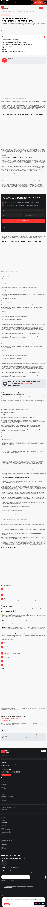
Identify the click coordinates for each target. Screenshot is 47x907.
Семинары (3, 800)
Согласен (7, 904)
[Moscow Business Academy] (4, 7)
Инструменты (4, 848)
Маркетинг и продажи (6, 833)
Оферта (3, 895)
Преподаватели (4, 809)
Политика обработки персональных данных (10, 897)
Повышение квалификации (7, 796)
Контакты (3, 814)
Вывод (3, 53)
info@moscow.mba (5, 765)
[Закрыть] (45, 2)
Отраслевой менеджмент (6, 831)
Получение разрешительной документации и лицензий (14, 42)
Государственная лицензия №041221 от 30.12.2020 (13, 858)
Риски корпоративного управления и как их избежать (16, 737)
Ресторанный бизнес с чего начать (10, 39)
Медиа (2, 847)
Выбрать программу (38, 2)
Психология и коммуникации (7, 829)
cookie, (27, 899)
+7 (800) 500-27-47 (5, 771)
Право (2, 828)
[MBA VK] (2, 777)
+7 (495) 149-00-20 (16, 771)
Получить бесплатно (23, 220)
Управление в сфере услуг (8, 720)
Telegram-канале (26, 383)
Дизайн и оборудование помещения (10, 46)
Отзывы (3, 817)
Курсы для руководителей (7, 797)
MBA (2, 786)
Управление (3, 825)
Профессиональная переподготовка (5, 795)
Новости (3, 816)
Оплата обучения (5, 820)
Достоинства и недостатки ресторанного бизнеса (13, 51)
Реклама (4, 49)
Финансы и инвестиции (6, 832)
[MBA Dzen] (4, 777)
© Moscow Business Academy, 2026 (8, 893)
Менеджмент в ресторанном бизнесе (10, 718)
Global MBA (3, 788)
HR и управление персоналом (7, 835)
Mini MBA (3, 787)
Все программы (4, 784)
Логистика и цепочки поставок (8, 840)
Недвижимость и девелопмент (8, 841)
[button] (4, 215)
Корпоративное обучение (6, 799)
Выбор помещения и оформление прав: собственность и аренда (17, 44)
